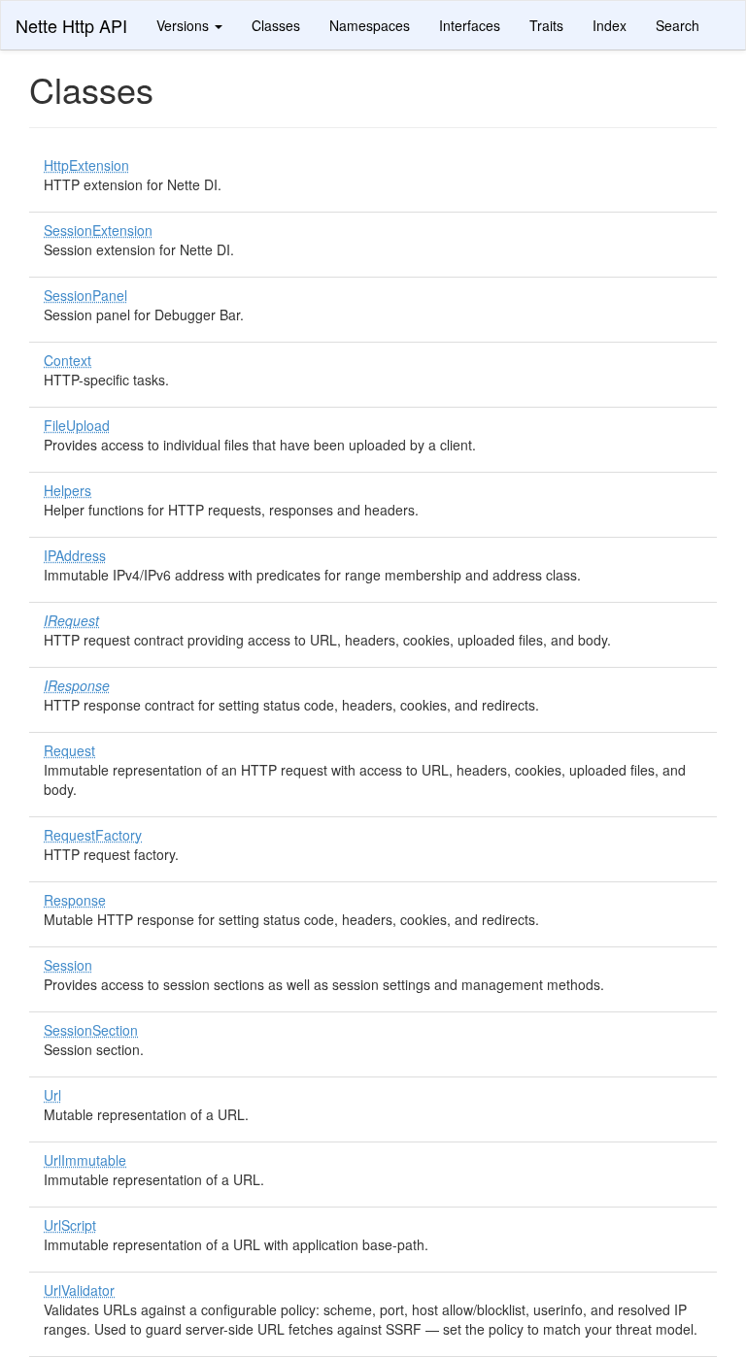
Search (677, 25)
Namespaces (369, 25)
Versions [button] (184, 25)
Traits (546, 25)
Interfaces (469, 25)
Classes (276, 25)
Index (610, 25)
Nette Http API (71, 25)
